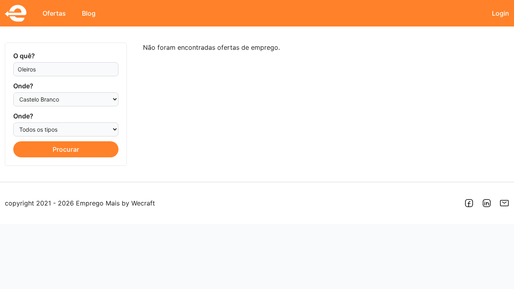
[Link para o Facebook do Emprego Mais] (469, 203)
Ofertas (54, 13)
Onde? (23, 86)
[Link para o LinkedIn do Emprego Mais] (487, 203)
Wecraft (143, 203)
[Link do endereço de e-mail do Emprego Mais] (504, 203)
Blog (89, 13)
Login (500, 13)
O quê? (24, 56)
